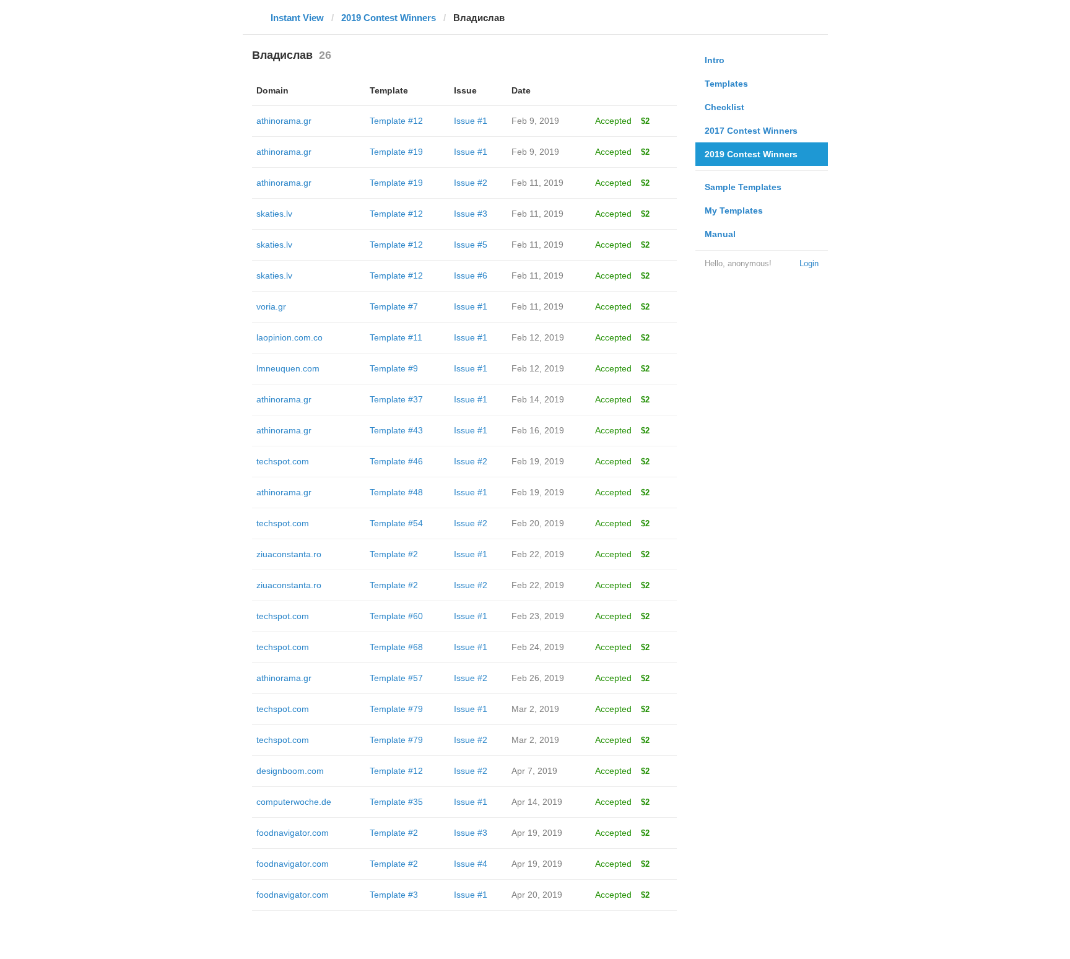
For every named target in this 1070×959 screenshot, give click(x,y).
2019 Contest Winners (388, 17)
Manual (720, 234)
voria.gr (271, 306)
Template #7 (394, 306)
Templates (726, 84)
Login (809, 263)
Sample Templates (743, 187)
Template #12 (396, 121)
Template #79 (396, 709)
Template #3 (394, 895)
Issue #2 (470, 183)
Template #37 (396, 399)
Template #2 (394, 554)
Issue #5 (470, 245)
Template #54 (396, 523)
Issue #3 (470, 214)
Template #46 (396, 461)
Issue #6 (470, 275)
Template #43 (396, 430)
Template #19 (396, 152)
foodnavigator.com (292, 833)
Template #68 (396, 647)
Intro (714, 60)
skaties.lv (274, 214)
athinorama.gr (283, 121)
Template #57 (396, 678)
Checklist (724, 107)
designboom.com (290, 771)
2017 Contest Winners (751, 131)
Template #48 (396, 492)
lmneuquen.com (288, 368)
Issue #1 (470, 121)
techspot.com (282, 461)
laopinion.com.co (289, 337)
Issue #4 (470, 864)
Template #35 (396, 802)
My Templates (734, 210)
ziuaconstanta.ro (288, 554)
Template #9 (394, 368)
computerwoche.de (293, 802)
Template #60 (396, 616)
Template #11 (396, 337)
